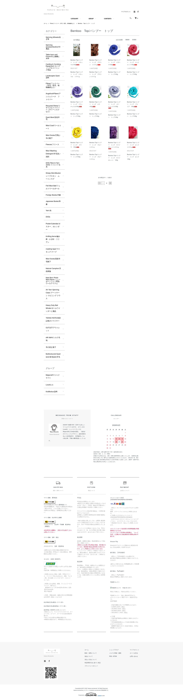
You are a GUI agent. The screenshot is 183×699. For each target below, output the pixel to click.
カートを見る (134, 653)
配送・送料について (91, 653)
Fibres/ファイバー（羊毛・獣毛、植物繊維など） (62, 23)
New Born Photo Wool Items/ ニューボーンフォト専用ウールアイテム (53, 280)
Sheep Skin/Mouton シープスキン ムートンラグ (53, 176)
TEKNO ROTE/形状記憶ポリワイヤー (53, 319)
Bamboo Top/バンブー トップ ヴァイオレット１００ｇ (114, 145)
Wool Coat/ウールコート (53, 127)
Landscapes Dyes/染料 (53, 76)
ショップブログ (114, 650)
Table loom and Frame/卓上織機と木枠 (53, 56)
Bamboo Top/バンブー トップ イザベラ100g (114, 62)
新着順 (134, 40)
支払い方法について (91, 659)
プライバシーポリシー (91, 666)
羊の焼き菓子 (51, 347)
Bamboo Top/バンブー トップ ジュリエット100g (133, 62)
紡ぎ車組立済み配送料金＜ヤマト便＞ (55, 606)
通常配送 (61, 505)
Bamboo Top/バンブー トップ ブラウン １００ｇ (95, 62)
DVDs (48, 216)
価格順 (127, 40)
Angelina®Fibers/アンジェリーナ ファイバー (53, 96)
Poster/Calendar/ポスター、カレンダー (53, 226)
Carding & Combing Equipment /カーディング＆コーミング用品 (53, 67)
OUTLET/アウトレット (53, 329)
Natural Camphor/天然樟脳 (53, 269)
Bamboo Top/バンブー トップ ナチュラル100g (77, 62)
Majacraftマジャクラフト (53, 376)
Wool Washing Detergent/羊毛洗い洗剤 (53, 153)
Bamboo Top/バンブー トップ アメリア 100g (133, 104)
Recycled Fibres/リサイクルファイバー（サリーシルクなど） (53, 108)
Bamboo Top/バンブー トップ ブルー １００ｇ (96, 145)
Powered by (81, 695)
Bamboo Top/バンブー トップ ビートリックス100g (114, 104)
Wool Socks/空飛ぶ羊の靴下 (53, 136)
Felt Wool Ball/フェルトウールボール (53, 187)
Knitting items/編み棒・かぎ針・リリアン (53, 239)
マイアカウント (126, 11)
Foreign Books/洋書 (53, 195)
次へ (110, 183)
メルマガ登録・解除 (115, 653)
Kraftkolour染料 (51, 391)
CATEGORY (74, 19)
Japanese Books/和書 (53, 202)
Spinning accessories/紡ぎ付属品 (53, 47)
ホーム (45, 23)
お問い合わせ (134, 656)
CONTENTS (107, 19)
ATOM (115, 656)
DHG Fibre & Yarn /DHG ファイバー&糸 (53, 165)
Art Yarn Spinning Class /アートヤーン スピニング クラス (53, 294)
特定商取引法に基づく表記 (93, 663)
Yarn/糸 (48, 210)
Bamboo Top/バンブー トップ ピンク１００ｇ (133, 145)
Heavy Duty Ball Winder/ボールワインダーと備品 (53, 308)
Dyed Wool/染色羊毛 (53, 118)
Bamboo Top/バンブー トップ (86, 23)
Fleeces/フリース (52, 144)
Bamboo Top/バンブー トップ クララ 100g (77, 145)
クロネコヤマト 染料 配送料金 (54, 546)
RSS (110, 656)
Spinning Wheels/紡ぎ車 (53, 38)
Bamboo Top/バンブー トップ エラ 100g (95, 104)
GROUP (91, 19)
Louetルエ (49, 384)
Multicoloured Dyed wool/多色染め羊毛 (53, 355)
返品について (89, 656)
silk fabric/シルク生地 (53, 338)
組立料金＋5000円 (49, 610)
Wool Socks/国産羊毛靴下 (53, 260)
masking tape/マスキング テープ (53, 250)
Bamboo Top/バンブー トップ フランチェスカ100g (77, 104)
